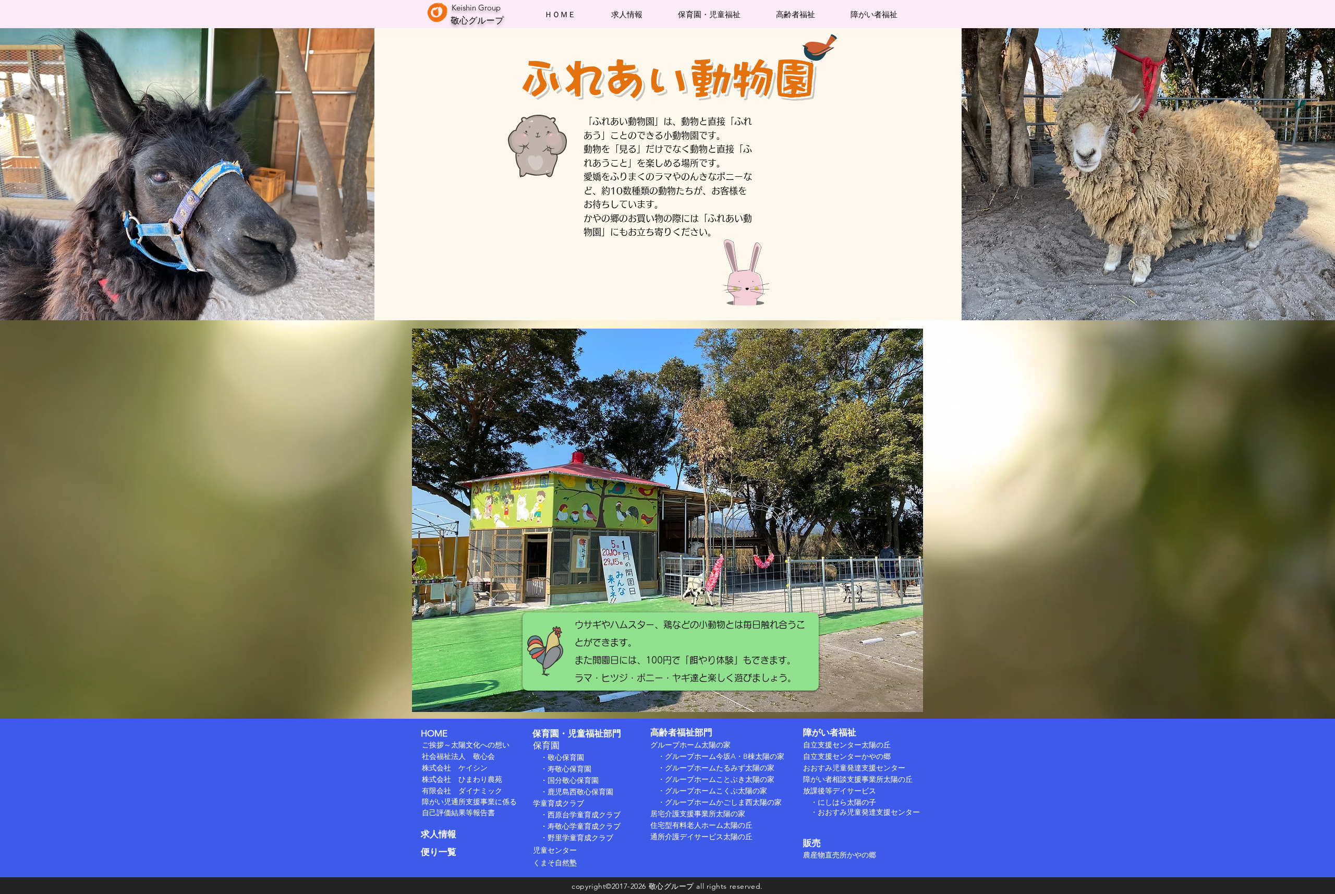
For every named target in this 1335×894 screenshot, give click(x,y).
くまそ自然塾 (555, 862)
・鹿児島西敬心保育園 (573, 791)
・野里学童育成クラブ (576, 837)
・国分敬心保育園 (566, 780)
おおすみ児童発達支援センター (854, 767)
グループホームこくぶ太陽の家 (716, 790)
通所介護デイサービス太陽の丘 (701, 836)
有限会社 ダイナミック (462, 790)
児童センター (555, 850)
